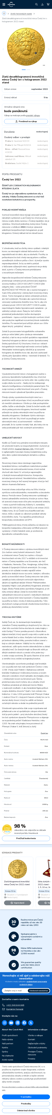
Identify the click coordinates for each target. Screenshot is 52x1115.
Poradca (31, 1058)
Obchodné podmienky (37, 1047)
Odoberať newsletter (38, 990)
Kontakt (31, 1039)
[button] (5, 49)
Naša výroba (7, 1039)
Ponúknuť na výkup (28, 121)
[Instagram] (4, 1022)
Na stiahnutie (8, 1055)
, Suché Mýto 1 (17, 163)
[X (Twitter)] (30, 1022)
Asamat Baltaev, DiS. (24, 449)
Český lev (44, 733)
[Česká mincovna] (11, 4)
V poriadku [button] (26, 1096)
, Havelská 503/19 (17, 141)
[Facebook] (24, 1022)
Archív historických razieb (21, 14)
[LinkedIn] (17, 1022)
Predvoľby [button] (26, 1103)
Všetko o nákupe (35, 1035)
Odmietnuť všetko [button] (26, 1110)
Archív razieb (7, 1059)
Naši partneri (7, 1043)
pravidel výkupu (33, 115)
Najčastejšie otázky (36, 1043)
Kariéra (5, 1047)
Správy (5, 1051)
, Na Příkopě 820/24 (18, 145)
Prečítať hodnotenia (26, 838)
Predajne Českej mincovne (35, 1053)
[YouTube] (11, 1022)
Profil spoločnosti (10, 1035)
